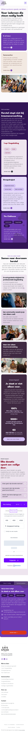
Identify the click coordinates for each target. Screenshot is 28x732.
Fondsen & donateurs (7, 683)
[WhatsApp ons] (7, 659)
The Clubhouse (5, 672)
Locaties (3, 696)
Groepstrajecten (6, 670)
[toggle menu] (25, 3)
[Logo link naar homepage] (3, 3)
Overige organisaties (7, 686)
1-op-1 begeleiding (6, 668)
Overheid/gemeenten (7, 679)
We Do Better (22, 730)
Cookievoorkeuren (20, 724)
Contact (18, 727)
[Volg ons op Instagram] (2, 659)
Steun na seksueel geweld (8, 666)
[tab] (7, 583)
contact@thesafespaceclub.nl (9, 710)
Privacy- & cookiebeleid (9, 724)
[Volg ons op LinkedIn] (4, 659)
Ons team (4, 694)
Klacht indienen (11, 727)
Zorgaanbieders (5, 681)
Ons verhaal (4, 692)
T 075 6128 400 (5, 707)
